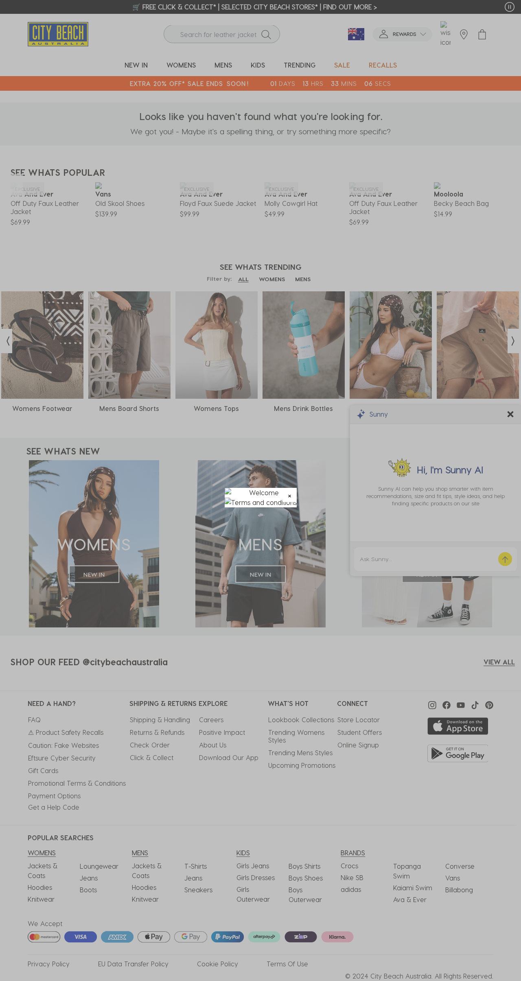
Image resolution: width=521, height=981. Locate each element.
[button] (289, 495)
